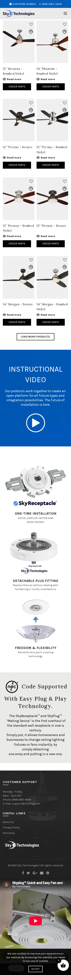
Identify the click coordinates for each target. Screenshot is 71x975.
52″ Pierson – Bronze (51, 225)
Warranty (9, 833)
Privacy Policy (11, 827)
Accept (35, 969)
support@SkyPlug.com (26, 803)
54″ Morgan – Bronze (18, 304)
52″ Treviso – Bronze (17, 147)
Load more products (35, 336)
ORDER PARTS (17, 243)
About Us (8, 822)
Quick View (31, 31)
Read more (14, 79)
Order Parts (17, 86)
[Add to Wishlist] (31, 24)
